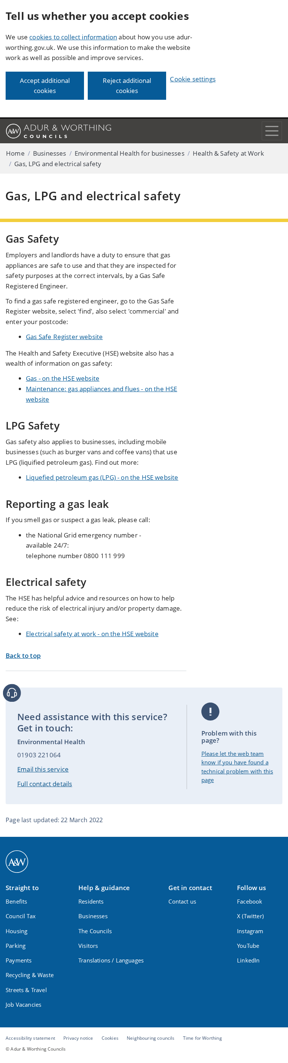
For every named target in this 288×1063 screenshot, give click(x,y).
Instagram (250, 931)
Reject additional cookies (127, 85)
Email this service (43, 769)
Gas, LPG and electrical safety (57, 163)
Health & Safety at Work (228, 153)
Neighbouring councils (151, 1038)
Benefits (16, 901)
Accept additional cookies (45, 85)
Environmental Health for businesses (129, 153)
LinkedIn (248, 960)
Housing (16, 931)
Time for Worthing (202, 1038)
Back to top (23, 655)
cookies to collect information (73, 37)
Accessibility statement (30, 1038)
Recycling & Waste (30, 975)
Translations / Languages (111, 960)
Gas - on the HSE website (62, 378)
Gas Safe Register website (64, 336)
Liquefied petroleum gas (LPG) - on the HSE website (102, 477)
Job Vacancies (23, 1004)
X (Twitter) (250, 916)
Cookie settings (193, 79)
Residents (91, 901)
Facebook (249, 901)
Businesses (49, 153)
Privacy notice (78, 1038)
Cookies (110, 1038)
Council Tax (21, 916)
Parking (16, 945)
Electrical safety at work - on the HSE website (92, 633)
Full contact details (44, 783)
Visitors (88, 945)
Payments (19, 960)
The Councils (95, 931)
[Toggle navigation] (272, 131)
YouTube (248, 945)
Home (15, 153)
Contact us (182, 901)
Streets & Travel (26, 990)
